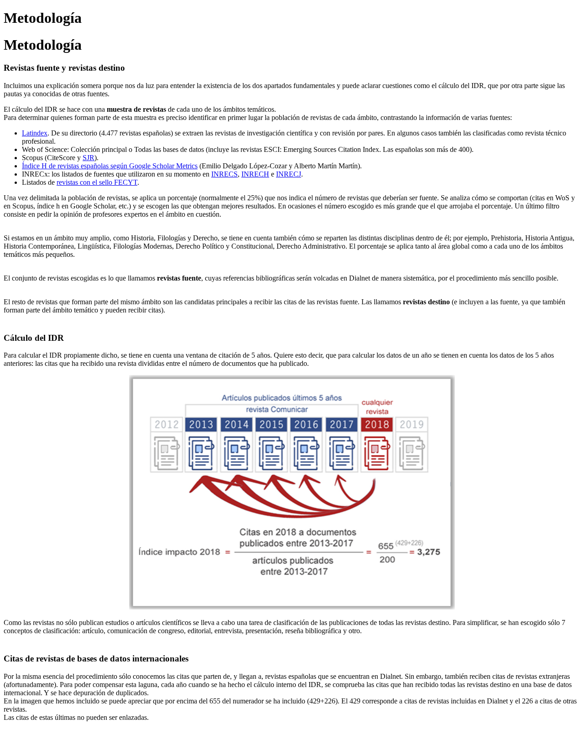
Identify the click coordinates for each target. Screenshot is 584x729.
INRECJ (288, 174)
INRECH (255, 174)
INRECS (224, 174)
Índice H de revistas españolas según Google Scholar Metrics (110, 166)
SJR (88, 157)
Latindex (34, 133)
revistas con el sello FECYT (97, 182)
